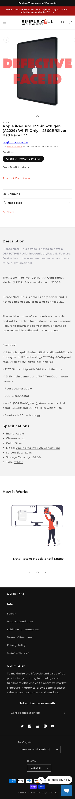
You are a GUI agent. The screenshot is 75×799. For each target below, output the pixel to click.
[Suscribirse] (64, 713)
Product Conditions (16, 178)
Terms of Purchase (19, 637)
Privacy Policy (16, 645)
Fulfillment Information (23, 629)
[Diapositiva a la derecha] (45, 116)
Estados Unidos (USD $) (35, 749)
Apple (20, 433)
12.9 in (28, 452)
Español (36, 767)
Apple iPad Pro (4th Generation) (38, 447)
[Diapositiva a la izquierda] (30, 116)
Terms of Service (18, 653)
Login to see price (15, 142)
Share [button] (10, 212)
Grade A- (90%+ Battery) (23, 158)
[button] (4, 22)
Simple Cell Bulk (31, 793)
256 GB (36, 457)
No (23, 438)
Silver (19, 443)
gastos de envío (14, 146)
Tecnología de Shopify (48, 793)
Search (11, 613)
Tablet (18, 462)
